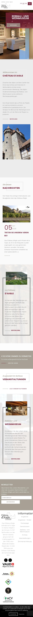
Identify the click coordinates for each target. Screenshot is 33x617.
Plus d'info (21, 614)
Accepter (13, 614)
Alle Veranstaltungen (18, 389)
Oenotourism (24, 526)
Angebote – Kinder (24, 520)
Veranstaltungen (25, 538)
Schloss (24, 535)
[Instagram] (10, 560)
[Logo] (8, 516)
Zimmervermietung (25, 541)
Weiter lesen (13, 25)
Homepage (25, 523)
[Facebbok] (6, 560)
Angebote (24, 517)
